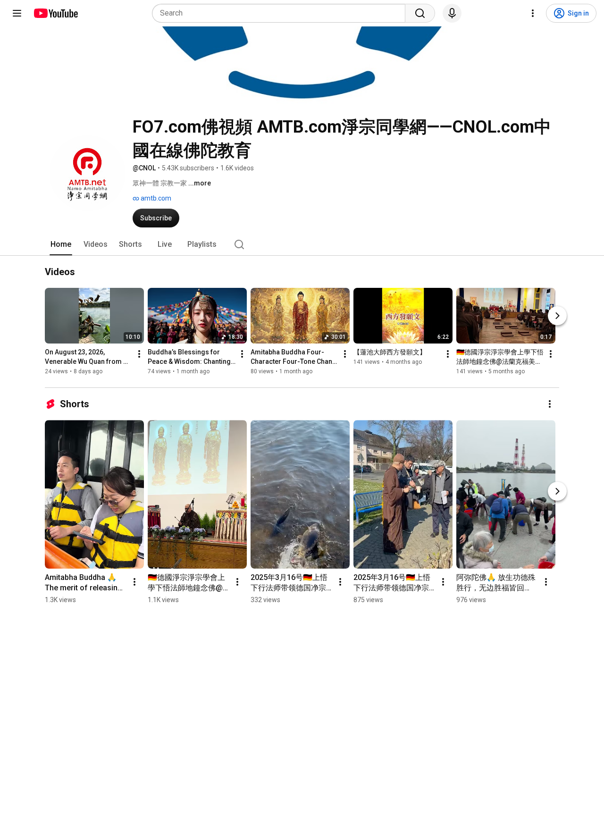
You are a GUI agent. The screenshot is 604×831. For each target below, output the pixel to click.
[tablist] (302, 244)
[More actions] (139, 354)
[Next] (557, 316)
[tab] (61, 244)
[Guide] (17, 13)
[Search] (420, 13)
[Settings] (532, 13)
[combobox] (281, 13)
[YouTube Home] (55, 13)
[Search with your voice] (452, 13)
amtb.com (155, 198)
